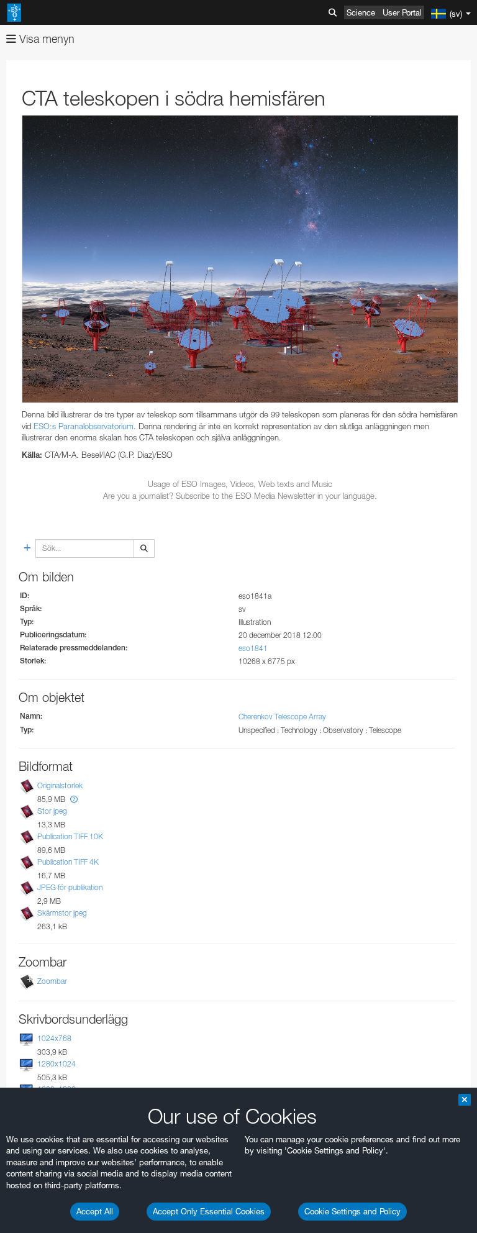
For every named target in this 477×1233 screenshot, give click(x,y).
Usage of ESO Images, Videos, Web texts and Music (240, 484)
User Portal (402, 12)
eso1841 (253, 648)
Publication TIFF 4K (68, 862)
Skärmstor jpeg (62, 913)
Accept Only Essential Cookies (209, 1211)
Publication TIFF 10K (70, 836)
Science (361, 12)
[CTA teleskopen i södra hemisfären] (240, 259)
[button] (74, 799)
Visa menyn (45, 38)
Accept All (94, 1211)
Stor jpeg (52, 811)
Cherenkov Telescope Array (282, 716)
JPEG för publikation (69, 887)
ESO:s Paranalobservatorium (84, 426)
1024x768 (54, 1038)
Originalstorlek (60, 785)
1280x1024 (56, 1063)
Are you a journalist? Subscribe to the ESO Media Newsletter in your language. (240, 496)
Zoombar (52, 981)
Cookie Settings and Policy (352, 1211)
